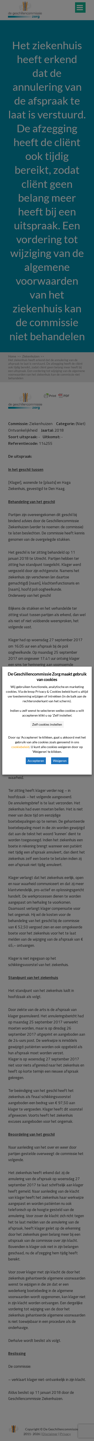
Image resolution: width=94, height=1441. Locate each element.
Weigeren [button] (60, 761)
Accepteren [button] (36, 761)
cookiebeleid (20, 747)
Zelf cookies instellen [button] (47, 724)
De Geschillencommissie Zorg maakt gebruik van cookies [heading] (47, 676)
